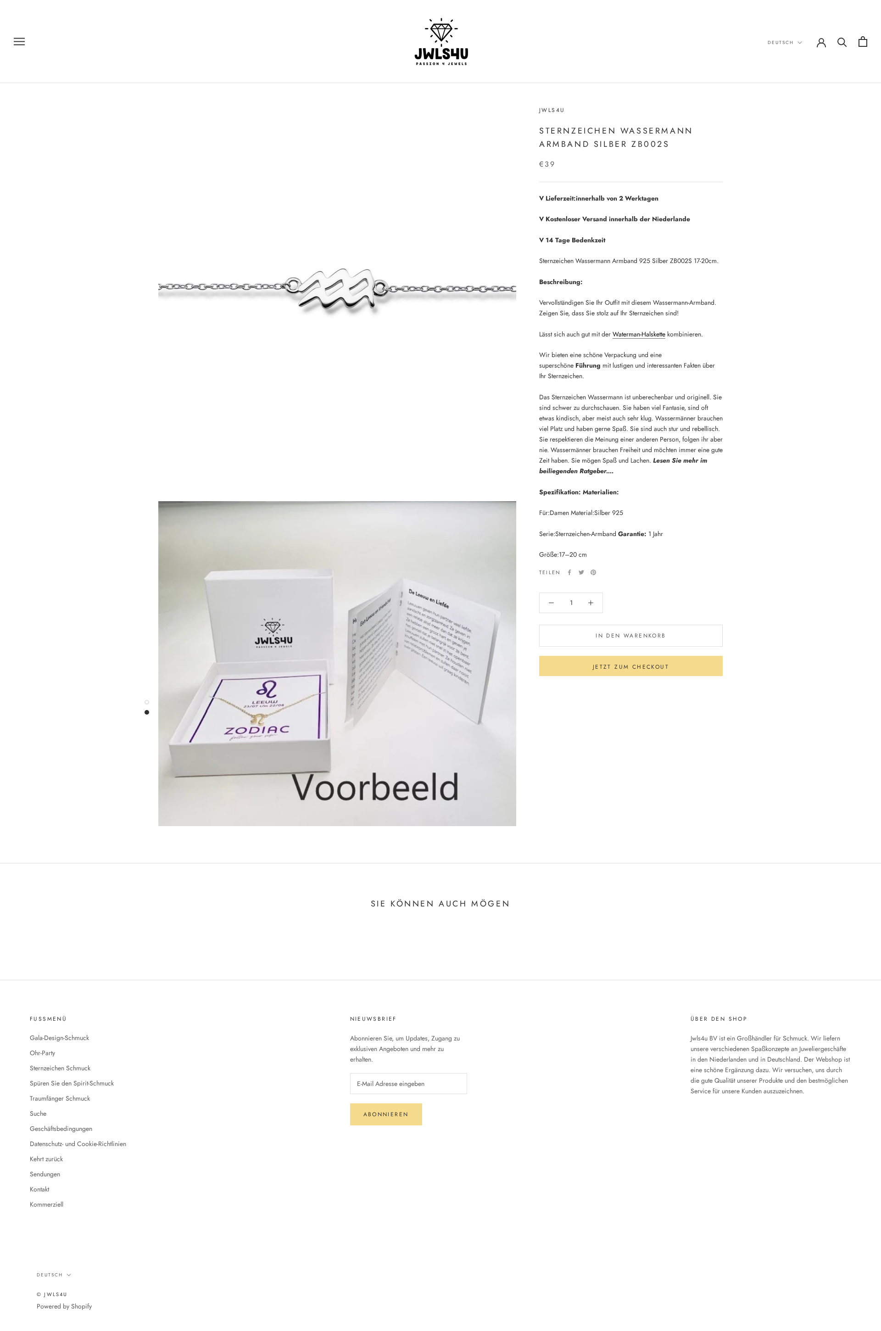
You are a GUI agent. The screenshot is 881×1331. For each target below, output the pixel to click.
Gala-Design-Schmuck (59, 1037)
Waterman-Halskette (639, 334)
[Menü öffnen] (19, 41)
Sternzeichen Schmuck (60, 1068)
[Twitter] (581, 572)
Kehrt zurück (46, 1158)
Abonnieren (386, 1114)
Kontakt (39, 1189)
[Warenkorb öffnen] (863, 41)
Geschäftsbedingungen (61, 1128)
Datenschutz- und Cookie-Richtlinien (78, 1143)
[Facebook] (569, 572)
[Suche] (842, 41)
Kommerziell (46, 1204)
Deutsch (781, 42)
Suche (38, 1113)
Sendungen (45, 1174)
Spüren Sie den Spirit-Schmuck (72, 1083)
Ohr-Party (42, 1052)
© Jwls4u (52, 1294)
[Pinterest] (593, 572)
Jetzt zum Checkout (631, 667)
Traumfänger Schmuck (60, 1098)
